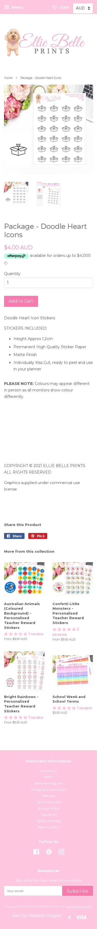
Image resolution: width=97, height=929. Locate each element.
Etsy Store (48, 815)
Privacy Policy (48, 808)
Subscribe (77, 891)
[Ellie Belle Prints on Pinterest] (49, 853)
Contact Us (48, 771)
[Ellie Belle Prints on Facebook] (36, 853)
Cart (64, 7)
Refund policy (48, 827)
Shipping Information (48, 789)
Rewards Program (48, 783)
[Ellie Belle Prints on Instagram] (61, 853)
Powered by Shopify (76, 907)
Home (8, 78)
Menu (17, 7)
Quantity (12, 273)
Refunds (48, 796)
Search (48, 777)
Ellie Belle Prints (47, 907)
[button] (16, 634)
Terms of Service (48, 802)
